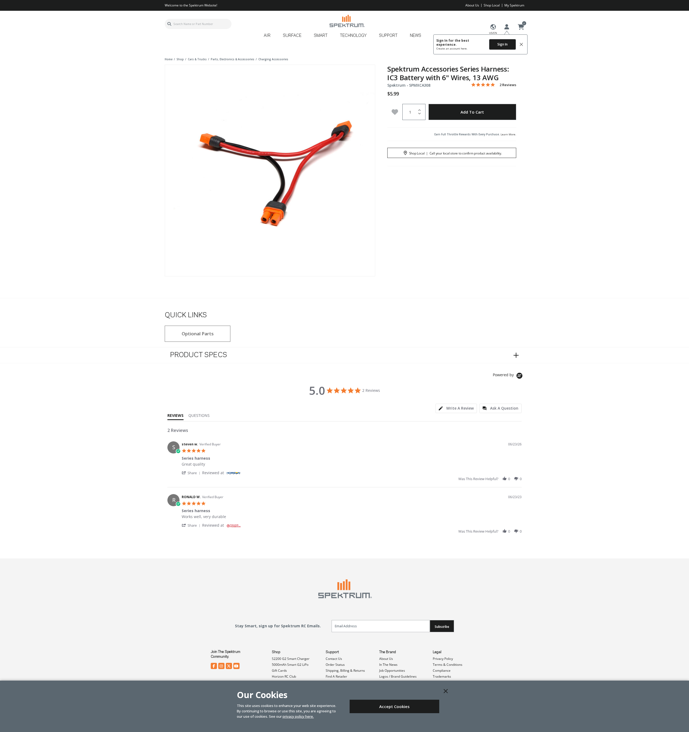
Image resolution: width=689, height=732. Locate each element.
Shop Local (492, 5)
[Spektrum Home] (347, 20)
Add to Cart (472, 112)
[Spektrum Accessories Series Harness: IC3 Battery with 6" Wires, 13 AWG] (270, 170)
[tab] (456, 408)
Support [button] (388, 36)
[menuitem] (269, 37)
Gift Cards (279, 670)
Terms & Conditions (447, 664)
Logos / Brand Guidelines (398, 676)
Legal (437, 652)
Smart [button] (321, 36)
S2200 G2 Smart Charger (291, 658)
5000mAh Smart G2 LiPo (290, 664)
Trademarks (442, 676)
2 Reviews (508, 85)
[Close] (445, 691)
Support (332, 652)
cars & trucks (197, 59)
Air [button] (267, 36)
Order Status (335, 664)
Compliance (442, 670)
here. (464, 48)
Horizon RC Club (284, 676)
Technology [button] (353, 36)
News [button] (415, 36)
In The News (388, 664)
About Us (472, 5)
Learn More (508, 134)
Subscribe (442, 626)
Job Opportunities (392, 670)
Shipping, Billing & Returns (345, 670)
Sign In (502, 44)
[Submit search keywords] (169, 24)
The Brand (387, 652)
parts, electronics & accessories (232, 59)
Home (169, 59)
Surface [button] (292, 36)
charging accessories (273, 59)
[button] (192, 472)
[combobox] (198, 24)
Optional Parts (198, 333)
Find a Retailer (336, 676)
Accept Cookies (394, 706)
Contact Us (334, 658)
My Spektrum (514, 5)
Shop (276, 652)
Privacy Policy (443, 658)
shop (180, 59)
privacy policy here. (298, 716)
